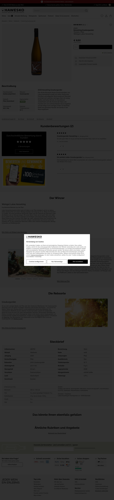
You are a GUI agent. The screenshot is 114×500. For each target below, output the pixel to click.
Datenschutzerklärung (37, 255)
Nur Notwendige (57, 261)
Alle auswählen (78, 261)
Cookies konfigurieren (36, 261)
